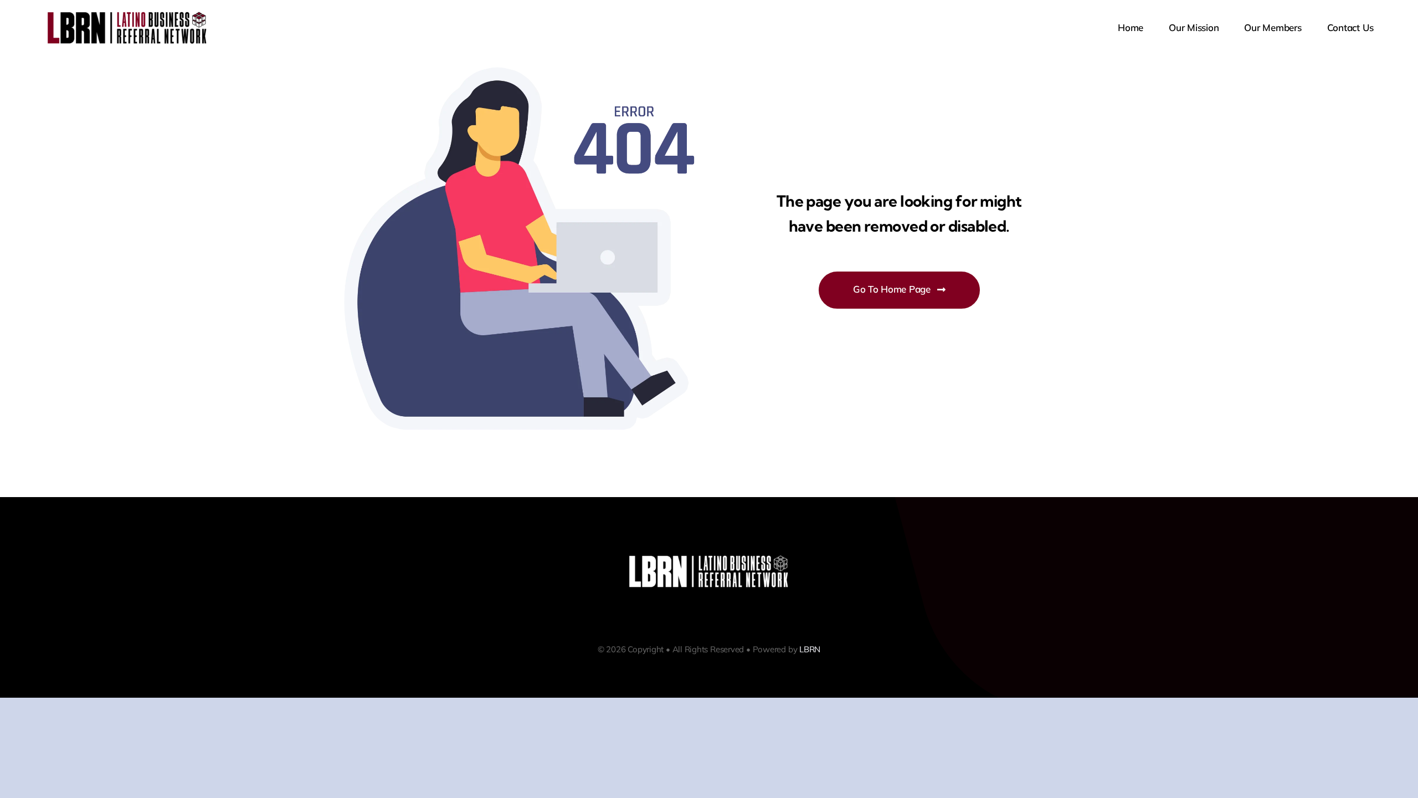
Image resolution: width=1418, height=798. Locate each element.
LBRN (809, 649)
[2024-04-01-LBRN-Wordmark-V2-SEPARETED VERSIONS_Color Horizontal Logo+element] (127, 13)
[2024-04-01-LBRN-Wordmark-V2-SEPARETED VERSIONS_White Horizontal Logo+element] (709, 557)
